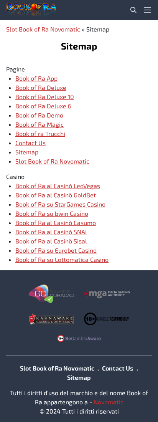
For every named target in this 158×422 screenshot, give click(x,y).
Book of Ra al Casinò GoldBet (55, 195)
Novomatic (108, 401)
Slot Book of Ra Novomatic (43, 29)
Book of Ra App (36, 78)
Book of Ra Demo (39, 115)
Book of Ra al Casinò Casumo (55, 222)
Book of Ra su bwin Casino (51, 213)
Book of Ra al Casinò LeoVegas (57, 185)
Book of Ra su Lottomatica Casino (62, 259)
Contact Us (30, 142)
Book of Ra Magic (39, 124)
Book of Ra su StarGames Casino (60, 204)
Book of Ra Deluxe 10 (44, 96)
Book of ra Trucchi (40, 133)
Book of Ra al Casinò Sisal (51, 241)
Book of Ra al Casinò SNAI (51, 231)
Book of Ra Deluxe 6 (43, 105)
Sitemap (26, 152)
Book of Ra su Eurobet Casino (56, 250)
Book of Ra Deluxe (40, 87)
